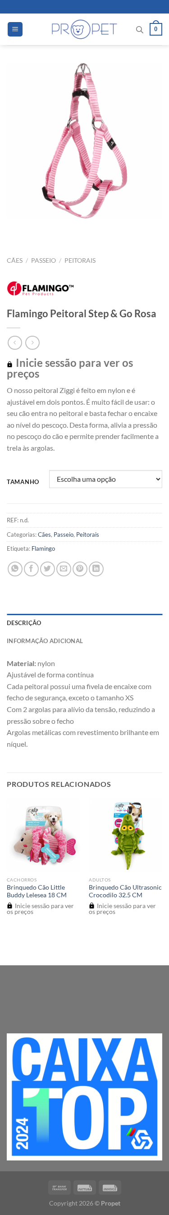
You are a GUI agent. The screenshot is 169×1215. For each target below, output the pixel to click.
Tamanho (23, 482)
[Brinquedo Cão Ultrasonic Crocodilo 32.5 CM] (125, 835)
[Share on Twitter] (47, 569)
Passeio (43, 260)
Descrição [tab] (24, 622)
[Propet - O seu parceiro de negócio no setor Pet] (84, 29)
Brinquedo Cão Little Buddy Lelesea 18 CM (37, 891)
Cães (15, 260)
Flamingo (43, 548)
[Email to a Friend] (63, 569)
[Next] (40, 227)
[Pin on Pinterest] (80, 569)
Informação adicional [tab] (45, 640)
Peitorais (80, 260)
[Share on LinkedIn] (96, 569)
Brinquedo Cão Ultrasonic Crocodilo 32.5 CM (125, 891)
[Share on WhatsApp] (15, 569)
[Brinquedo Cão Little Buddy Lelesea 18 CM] (43, 835)
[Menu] (15, 29)
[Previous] (15, 227)
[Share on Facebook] (31, 569)
